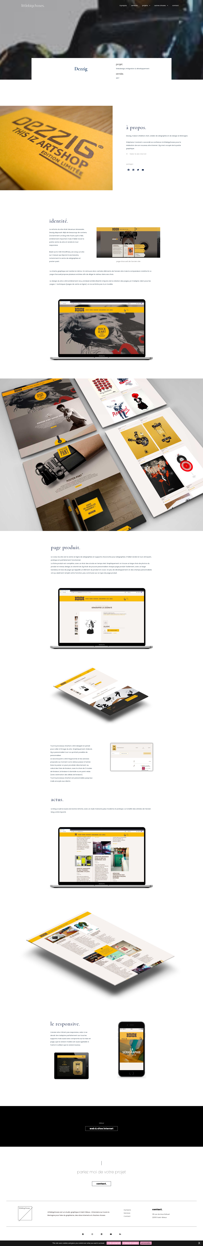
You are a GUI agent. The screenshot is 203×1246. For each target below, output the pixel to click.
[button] (128, 169)
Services (127, 1213)
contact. (175, 5)
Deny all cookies (131, 1243)
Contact (127, 1216)
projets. (145, 5)
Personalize (146, 1243)
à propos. (123, 5)
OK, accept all (114, 1243)
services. (134, 5)
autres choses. (160, 5)
